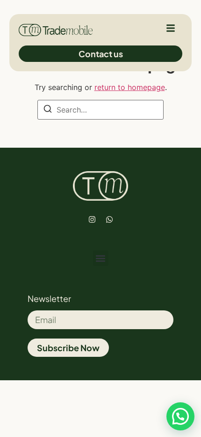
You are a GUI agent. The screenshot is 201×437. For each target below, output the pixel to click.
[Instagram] (92, 219)
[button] (100, 258)
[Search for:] (100, 110)
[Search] (48, 110)
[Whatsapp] (109, 219)
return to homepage (129, 87)
